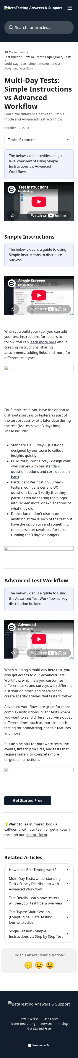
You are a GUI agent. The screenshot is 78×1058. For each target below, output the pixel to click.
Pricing (63, 1024)
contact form (36, 834)
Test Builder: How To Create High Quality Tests (38, 57)
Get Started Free (27, 800)
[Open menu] (70, 7)
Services (46, 1024)
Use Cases (51, 1019)
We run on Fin (41, 1045)
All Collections (14, 52)
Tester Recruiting (22, 1024)
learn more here (43, 342)
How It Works (29, 1019)
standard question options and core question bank (41, 471)
